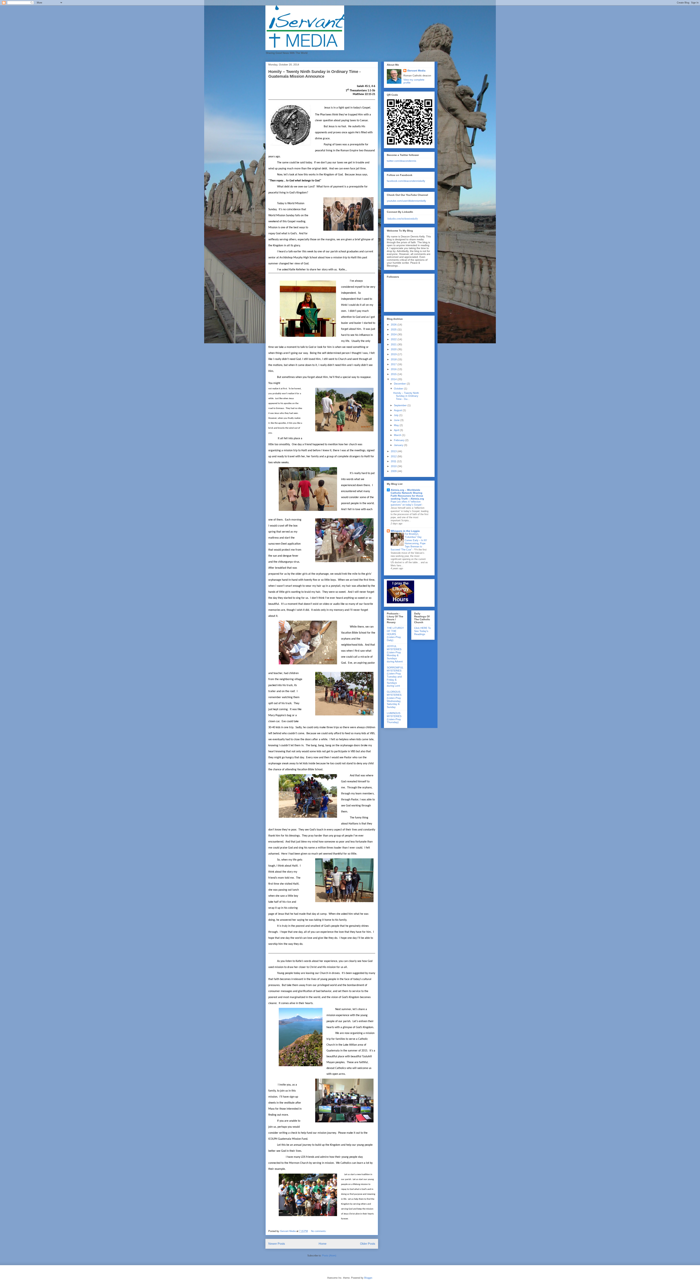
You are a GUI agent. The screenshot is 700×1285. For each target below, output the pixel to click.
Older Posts (367, 1243)
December (400, 383)
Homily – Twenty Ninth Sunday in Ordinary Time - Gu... (406, 396)
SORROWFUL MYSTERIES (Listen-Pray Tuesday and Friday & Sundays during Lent (395, 676)
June (397, 420)
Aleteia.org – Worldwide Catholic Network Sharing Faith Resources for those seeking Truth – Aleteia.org (407, 494)
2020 (394, 349)
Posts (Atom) (329, 1255)
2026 (394, 324)
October (399, 388)
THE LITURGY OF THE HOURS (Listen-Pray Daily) (395, 634)
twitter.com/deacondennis (401, 160)
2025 (394, 329)
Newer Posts (276, 1243)
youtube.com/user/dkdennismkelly (406, 200)
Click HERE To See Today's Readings (422, 631)
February (399, 440)
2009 (394, 471)
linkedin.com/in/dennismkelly (402, 218)
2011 (394, 461)
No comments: (319, 1231)
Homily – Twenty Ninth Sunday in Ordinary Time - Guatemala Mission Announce (314, 74)
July (396, 415)
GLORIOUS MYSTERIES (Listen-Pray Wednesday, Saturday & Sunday (394, 699)
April (397, 430)
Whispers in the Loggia (405, 530)
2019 (394, 354)
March (398, 435)
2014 (394, 379)
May (397, 425)
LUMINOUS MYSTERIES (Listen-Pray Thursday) (394, 718)
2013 (394, 451)
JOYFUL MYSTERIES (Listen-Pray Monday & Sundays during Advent (395, 654)
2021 (394, 344)
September (400, 405)
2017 (394, 364)
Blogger (368, 1277)
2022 (394, 339)
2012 (394, 456)
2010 (394, 466)
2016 (394, 369)
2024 (394, 334)
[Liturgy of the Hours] (400, 602)
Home (322, 1243)
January (399, 445)
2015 (394, 374)
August (398, 410)
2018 (394, 359)
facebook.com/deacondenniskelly (406, 180)
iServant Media (416, 70)
